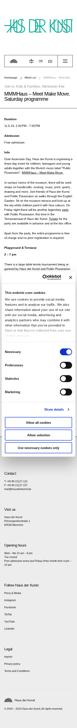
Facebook (10, 607)
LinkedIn (9, 628)
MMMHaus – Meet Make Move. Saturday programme (58, 77)
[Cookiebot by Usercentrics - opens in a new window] (45, 277)
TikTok (8, 614)
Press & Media (12, 593)
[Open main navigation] (65, 61)
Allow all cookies (38, 422)
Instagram (10, 600)
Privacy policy (12, 663)
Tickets (53, 219)
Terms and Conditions (17, 671)
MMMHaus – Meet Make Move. (42, 172)
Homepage (10, 77)
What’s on (30, 77)
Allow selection (38, 435)
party (65, 209)
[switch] (66, 365)
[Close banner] (70, 277)
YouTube (9, 621)
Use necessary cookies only (38, 447)
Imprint (8, 656)
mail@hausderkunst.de (17, 489)
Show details (54, 409)
